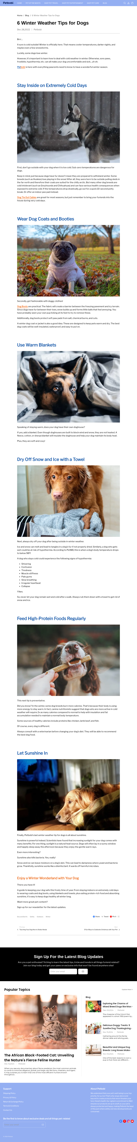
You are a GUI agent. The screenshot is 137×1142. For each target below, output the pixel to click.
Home (19, 3)
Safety (32, 917)
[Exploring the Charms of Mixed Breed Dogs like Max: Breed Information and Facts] (93, 1006)
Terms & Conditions (11, 1106)
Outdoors (40, 917)
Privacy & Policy (9, 1097)
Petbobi (21, 1064)
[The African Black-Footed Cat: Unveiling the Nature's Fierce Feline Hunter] (40, 1022)
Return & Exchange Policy (13, 1102)
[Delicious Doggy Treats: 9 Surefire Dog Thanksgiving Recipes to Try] (93, 1028)
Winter (48, 917)
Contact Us (7, 1110)
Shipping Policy (9, 1093)
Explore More (126, 989)
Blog (105, 3)
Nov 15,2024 (108, 1032)
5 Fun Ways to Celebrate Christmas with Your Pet (101, 929)
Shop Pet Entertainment (72, 3)
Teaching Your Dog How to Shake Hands (33, 929)
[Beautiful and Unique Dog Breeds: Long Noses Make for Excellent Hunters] (93, 1050)
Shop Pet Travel (51, 3)
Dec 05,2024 (108, 1010)
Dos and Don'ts (22, 917)
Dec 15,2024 (9, 1064)
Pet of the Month (33, 3)
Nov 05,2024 (108, 1054)
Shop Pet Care (93, 3)
